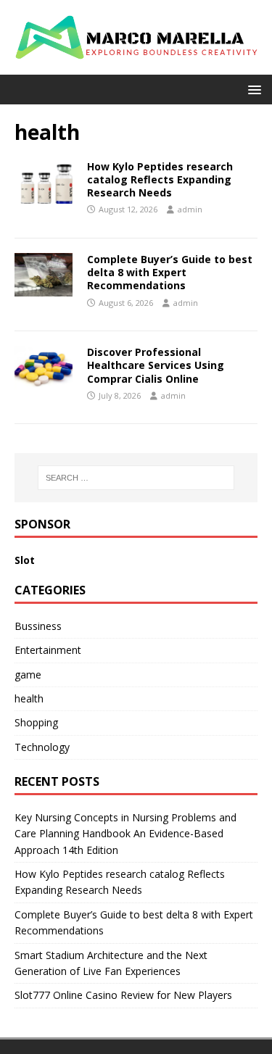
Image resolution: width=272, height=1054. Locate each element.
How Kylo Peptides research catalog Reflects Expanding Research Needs (160, 179)
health (29, 698)
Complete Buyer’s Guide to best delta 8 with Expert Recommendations (169, 272)
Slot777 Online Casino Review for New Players (123, 995)
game (28, 674)
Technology (42, 747)
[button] (252, 88)
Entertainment (48, 650)
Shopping (36, 722)
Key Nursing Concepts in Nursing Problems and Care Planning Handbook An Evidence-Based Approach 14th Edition (125, 833)
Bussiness (38, 626)
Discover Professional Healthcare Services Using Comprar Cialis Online (155, 365)
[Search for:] (136, 477)
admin (190, 209)
